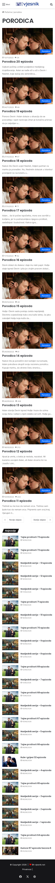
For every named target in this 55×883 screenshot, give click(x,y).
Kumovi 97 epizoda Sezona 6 (36, 848)
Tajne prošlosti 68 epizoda (35, 692)
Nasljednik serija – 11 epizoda (36, 588)
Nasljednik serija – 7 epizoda (36, 679)
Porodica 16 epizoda (17, 260)
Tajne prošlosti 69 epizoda (35, 666)
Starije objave (39, 520)
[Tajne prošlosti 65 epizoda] (10, 787)
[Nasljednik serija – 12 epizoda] (10, 579)
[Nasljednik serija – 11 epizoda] (10, 592)
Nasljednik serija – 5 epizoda (36, 731)
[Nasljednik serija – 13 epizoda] (10, 567)
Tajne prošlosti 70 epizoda (35, 627)
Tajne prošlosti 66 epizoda (35, 744)
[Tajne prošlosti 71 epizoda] (10, 605)
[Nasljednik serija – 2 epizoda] (10, 813)
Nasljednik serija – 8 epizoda (36, 653)
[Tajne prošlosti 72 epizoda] (10, 554)
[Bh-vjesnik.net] (27, 4)
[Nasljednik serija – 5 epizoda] (10, 735)
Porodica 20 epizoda (17, 62)
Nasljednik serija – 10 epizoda (36, 614)
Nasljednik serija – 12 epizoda (36, 575)
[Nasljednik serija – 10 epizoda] (10, 618)
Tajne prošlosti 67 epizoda (35, 718)
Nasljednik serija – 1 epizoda (36, 822)
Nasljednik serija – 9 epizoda (36, 640)
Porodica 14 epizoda (17, 356)
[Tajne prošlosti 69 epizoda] (10, 670)
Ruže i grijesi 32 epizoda (33, 757)
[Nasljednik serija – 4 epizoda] (10, 774)
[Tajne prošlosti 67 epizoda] (10, 722)
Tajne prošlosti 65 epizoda (35, 783)
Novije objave (15, 520)
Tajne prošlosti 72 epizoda (35, 550)
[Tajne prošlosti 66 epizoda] (10, 748)
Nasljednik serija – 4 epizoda (36, 770)
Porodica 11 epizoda (17, 501)
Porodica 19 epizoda (17, 111)
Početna (8, 12)
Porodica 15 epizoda (17, 306)
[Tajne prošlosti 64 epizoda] (10, 839)
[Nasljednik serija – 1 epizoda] (10, 826)
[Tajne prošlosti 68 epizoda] (10, 696)
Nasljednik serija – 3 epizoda (36, 796)
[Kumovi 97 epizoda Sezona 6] (10, 851)
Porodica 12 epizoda (17, 451)
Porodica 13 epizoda (17, 405)
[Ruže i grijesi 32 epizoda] (10, 761)
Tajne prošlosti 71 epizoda (35, 601)
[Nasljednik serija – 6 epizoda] (10, 709)
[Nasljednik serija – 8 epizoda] (10, 657)
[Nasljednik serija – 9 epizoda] (10, 644)
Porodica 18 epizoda (17, 161)
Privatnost (27, 869)
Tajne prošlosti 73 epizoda (35, 537)
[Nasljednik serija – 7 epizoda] (10, 683)
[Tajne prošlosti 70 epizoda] (10, 631)
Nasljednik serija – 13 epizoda (36, 563)
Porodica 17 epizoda (17, 210)
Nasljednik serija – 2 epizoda (36, 809)
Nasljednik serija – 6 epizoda (36, 705)
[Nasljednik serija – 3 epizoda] (10, 800)
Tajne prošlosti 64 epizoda (35, 835)
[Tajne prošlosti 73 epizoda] (10, 541)
